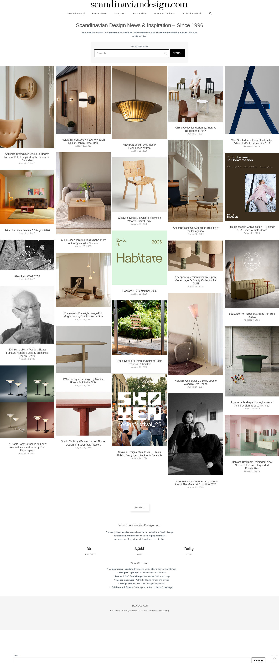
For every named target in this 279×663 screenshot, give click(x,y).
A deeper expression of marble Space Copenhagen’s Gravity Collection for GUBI (196, 280)
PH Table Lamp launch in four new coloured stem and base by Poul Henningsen (27, 447)
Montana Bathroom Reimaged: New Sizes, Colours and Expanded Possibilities (252, 465)
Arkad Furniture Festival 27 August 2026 (27, 230)
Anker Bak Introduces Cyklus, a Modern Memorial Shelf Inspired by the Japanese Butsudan (27, 157)
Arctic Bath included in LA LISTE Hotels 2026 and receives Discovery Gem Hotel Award (83, 504)
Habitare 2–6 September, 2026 (139, 291)
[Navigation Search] (210, 13)
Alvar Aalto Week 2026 (27, 276)
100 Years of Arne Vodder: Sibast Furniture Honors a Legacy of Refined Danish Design (27, 352)
